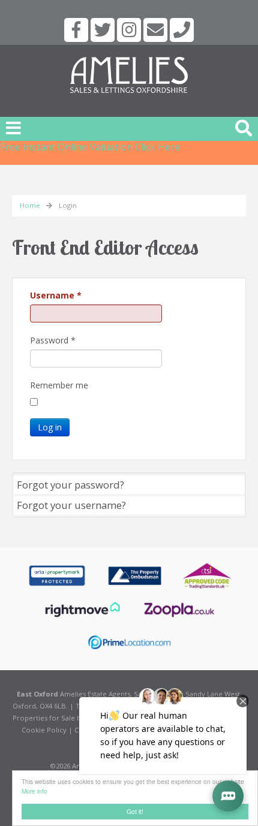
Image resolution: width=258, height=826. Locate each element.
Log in (50, 427)
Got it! (135, 811)
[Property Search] (243, 127)
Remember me (59, 385)
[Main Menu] (13, 127)
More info (34, 790)
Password (53, 340)
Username (56, 295)
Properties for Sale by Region (61, 717)
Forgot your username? (71, 505)
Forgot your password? (70, 485)
